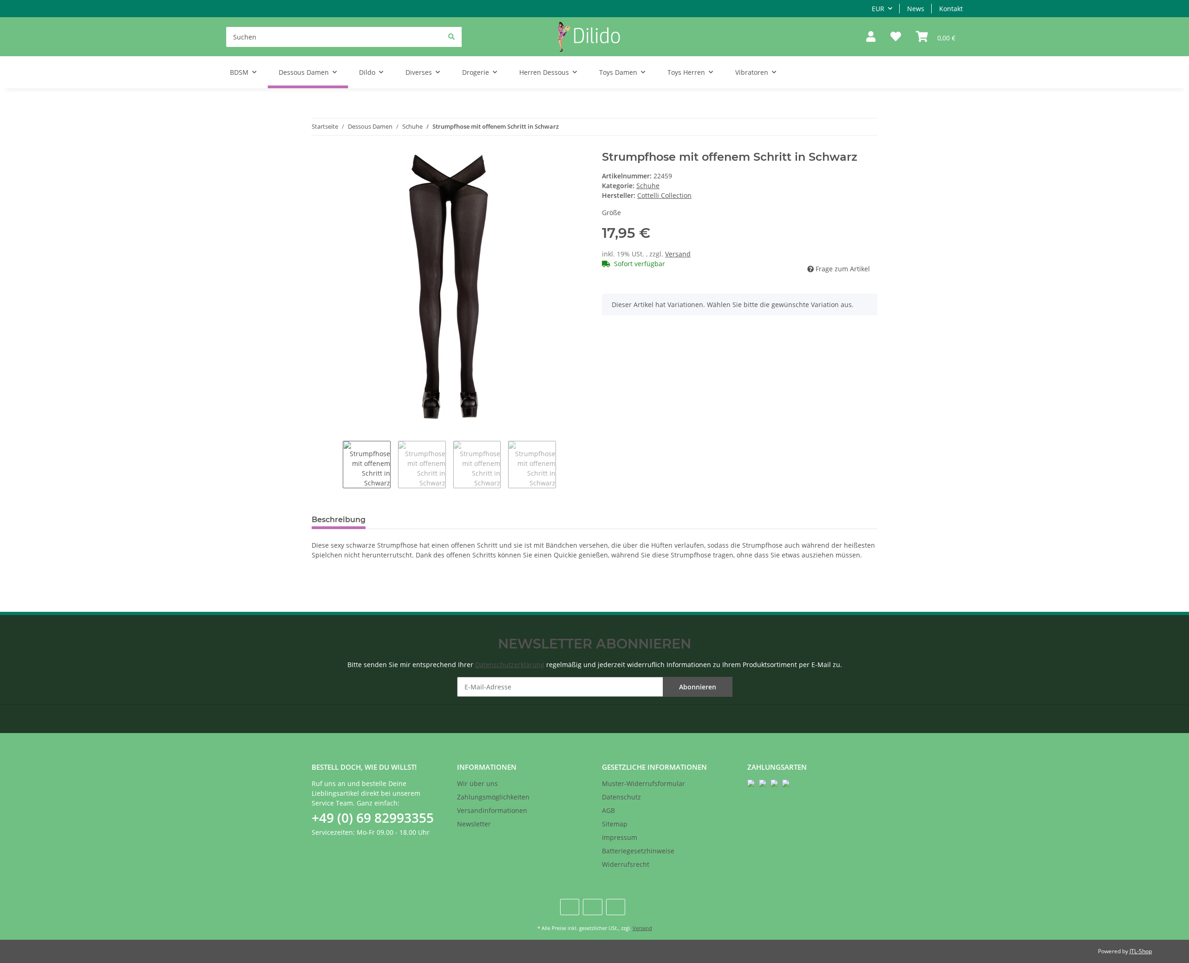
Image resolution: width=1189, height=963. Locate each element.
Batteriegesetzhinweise (638, 850)
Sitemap (614, 823)
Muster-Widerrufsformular (643, 783)
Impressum (619, 837)
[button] (871, 37)
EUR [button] (878, 8)
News (915, 8)
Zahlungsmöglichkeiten (493, 797)
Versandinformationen (492, 810)
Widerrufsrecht (625, 864)
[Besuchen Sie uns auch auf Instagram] (615, 907)
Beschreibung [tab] (339, 519)
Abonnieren (697, 686)
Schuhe (648, 185)
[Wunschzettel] (895, 37)
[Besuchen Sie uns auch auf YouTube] (592, 907)
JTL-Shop (1141, 951)
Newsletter (474, 823)
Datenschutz (621, 797)
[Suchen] (451, 36)
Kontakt (951, 8)
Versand (678, 253)
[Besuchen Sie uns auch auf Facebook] (569, 907)
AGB (608, 810)
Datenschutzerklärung (509, 664)
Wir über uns (477, 783)
